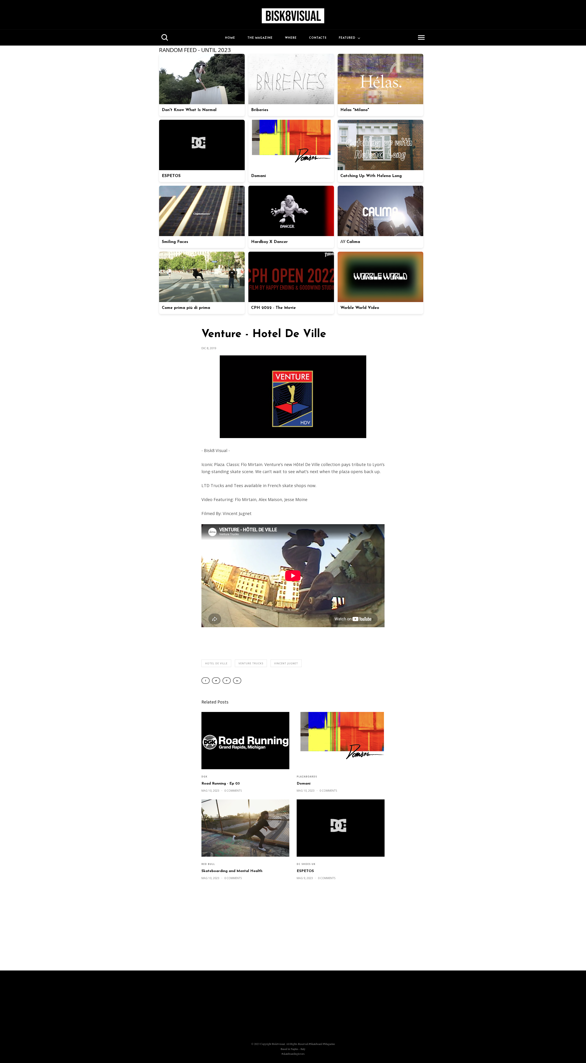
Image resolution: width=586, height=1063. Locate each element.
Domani (303, 783)
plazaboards (307, 776)
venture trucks (251, 663)
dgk (204, 776)
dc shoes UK (306, 864)
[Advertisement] (293, 928)
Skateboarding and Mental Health (231, 871)
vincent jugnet (286, 663)
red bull (208, 864)
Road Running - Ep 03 (220, 783)
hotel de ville (216, 663)
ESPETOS (305, 871)
